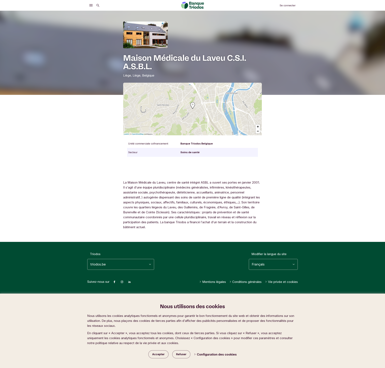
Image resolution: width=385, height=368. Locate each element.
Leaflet (126, 134)
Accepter (158, 354)
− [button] (258, 131)
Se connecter (288, 5)
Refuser (181, 354)
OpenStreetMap (137, 134)
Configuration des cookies (217, 354)
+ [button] (258, 127)
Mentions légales (214, 282)
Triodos (95, 254)
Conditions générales (247, 282)
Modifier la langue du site (268, 254)
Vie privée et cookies (283, 282)
